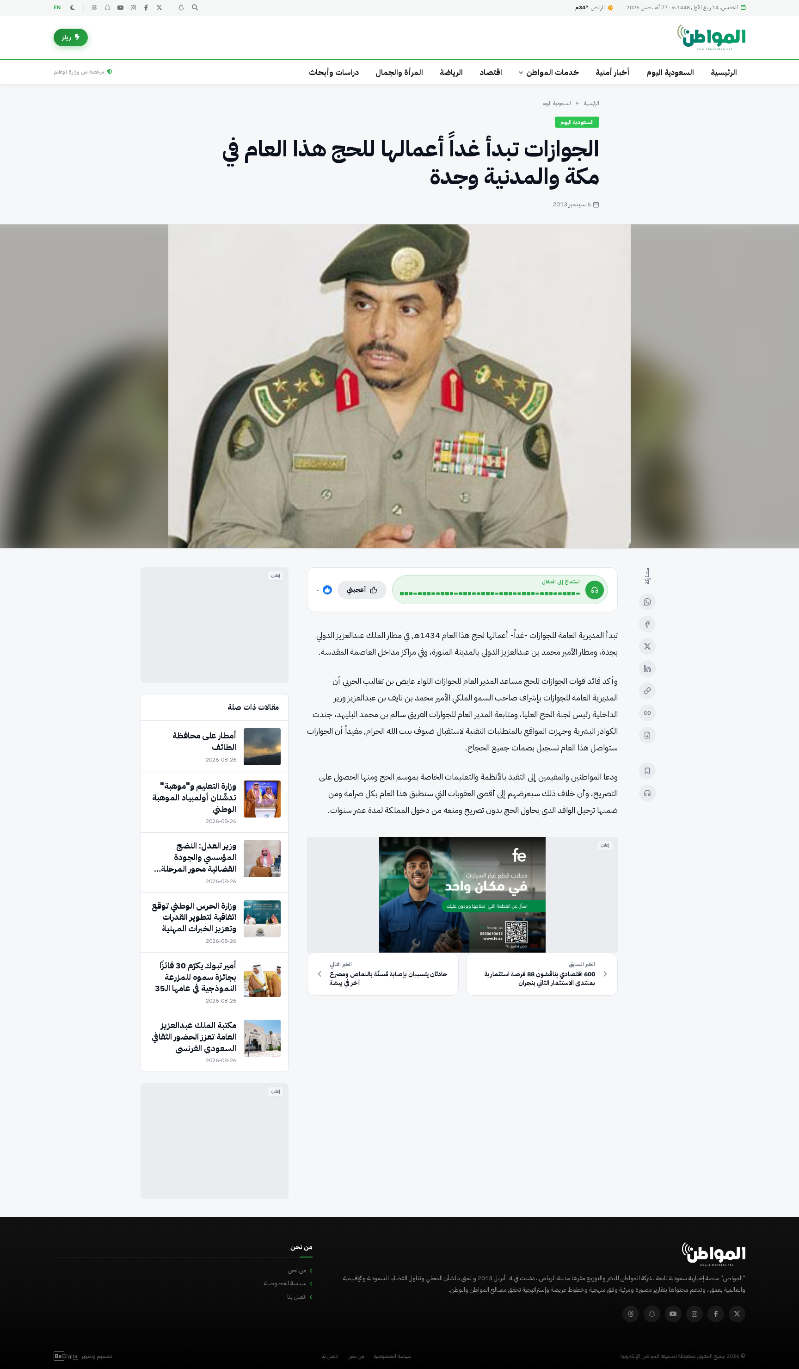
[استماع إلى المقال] (647, 793)
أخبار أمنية (613, 72)
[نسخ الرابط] (647, 690)
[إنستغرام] (133, 8)
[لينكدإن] (647, 668)
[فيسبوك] (146, 8)
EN (57, 8)
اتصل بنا (297, 1296)
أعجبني (356, 590)
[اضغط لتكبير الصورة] (399, 386)
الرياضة (451, 72)
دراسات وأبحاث (334, 72)
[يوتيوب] (120, 8)
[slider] (490, 593)
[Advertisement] (215, 625)
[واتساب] (647, 602)
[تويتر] (159, 8)
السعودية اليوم (670, 72)
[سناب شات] (107, 8)
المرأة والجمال (399, 72)
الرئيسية (724, 72)
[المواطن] (711, 37)
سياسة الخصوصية (285, 1283)
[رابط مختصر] (647, 713)
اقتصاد (490, 72)
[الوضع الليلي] (73, 8)
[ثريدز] (94, 8)
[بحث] (195, 8)
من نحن (297, 1270)
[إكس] (647, 646)
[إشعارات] (181, 8)
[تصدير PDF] (647, 735)
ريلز (66, 37)
